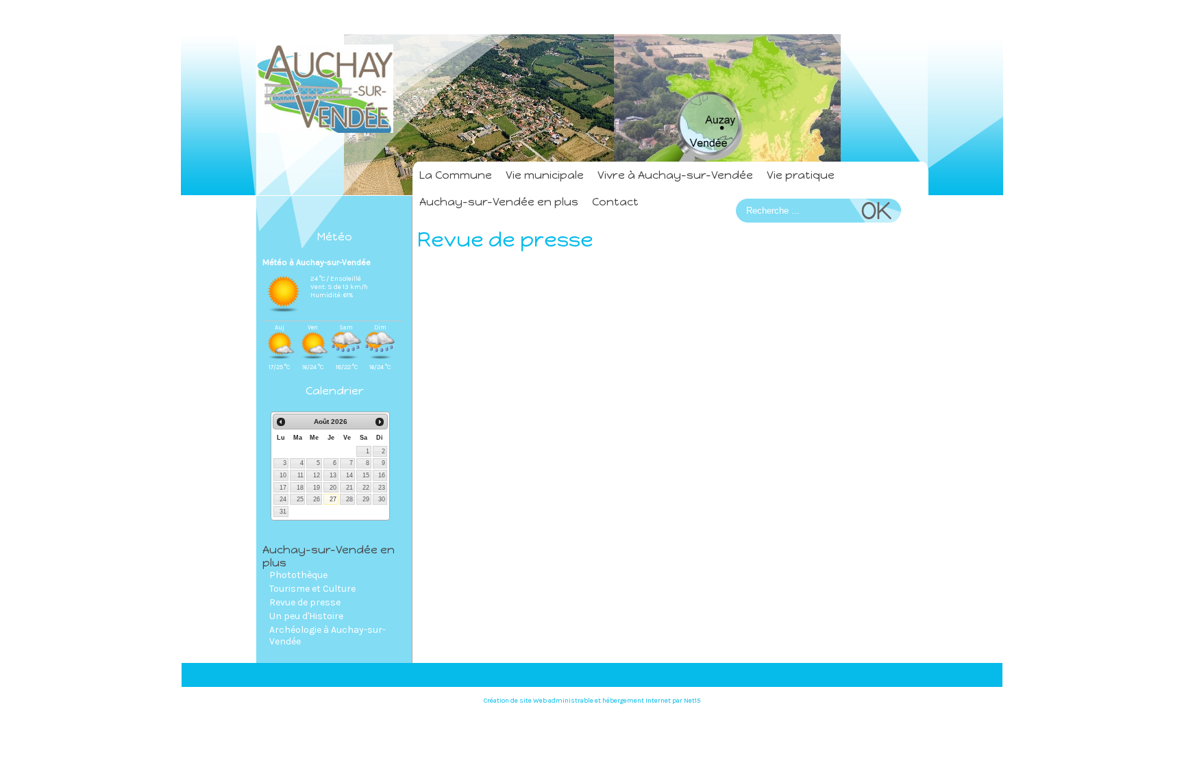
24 (283, 499)
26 (316, 499)
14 (349, 475)
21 (349, 487)
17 (283, 487)
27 (333, 499)
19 (316, 487)
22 (365, 487)
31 (283, 511)
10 (283, 475)
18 (300, 487)
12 (316, 475)
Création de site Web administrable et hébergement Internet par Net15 (592, 701)
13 (333, 475)
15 (365, 475)
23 (381, 487)
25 (300, 499)
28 (349, 499)
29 (365, 499)
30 (381, 499)
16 (381, 475)
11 (300, 475)
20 (333, 487)
